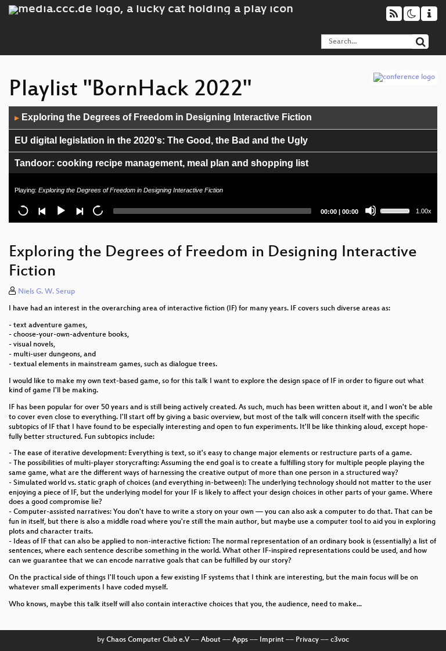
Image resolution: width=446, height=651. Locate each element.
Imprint (272, 640)
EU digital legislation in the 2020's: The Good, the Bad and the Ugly (161, 140)
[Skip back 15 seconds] (23, 210)
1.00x (423, 211)
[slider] (396, 209)
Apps (240, 640)
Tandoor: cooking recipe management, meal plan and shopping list (161, 163)
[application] (223, 164)
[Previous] (42, 210)
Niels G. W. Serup (46, 292)
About (211, 640)
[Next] (79, 210)
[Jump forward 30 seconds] (97, 210)
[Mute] (370, 210)
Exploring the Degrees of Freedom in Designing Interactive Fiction (163, 117)
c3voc (339, 640)
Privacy (307, 640)
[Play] (60, 210)
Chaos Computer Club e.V (147, 640)
